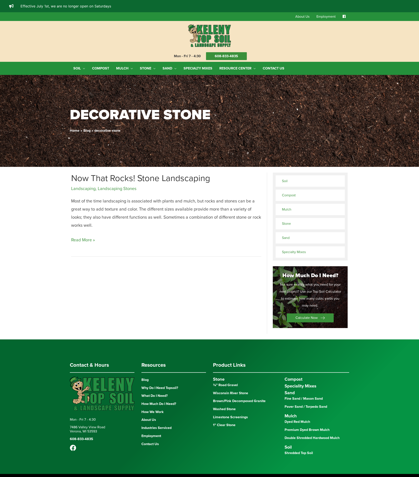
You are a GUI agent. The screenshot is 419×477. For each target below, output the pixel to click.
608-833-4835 (226, 56)
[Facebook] (73, 448)
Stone (286, 223)
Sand (286, 238)
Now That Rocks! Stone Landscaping (140, 178)
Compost (289, 195)
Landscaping (83, 188)
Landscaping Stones (117, 188)
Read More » (83, 240)
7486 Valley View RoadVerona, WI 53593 (87, 429)
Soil (285, 181)
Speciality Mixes (300, 386)
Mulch (286, 209)
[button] (310, 317)
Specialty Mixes (294, 252)
